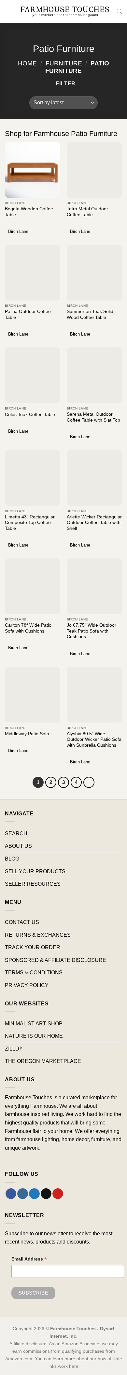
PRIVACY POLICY (27, 985)
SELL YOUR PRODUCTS (35, 871)
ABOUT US (18, 846)
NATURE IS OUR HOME (34, 1036)
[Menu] (9, 11)
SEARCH (16, 833)
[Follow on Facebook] (11, 1193)
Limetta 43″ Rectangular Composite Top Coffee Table (30, 522)
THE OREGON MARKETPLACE (43, 1061)
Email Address (29, 1260)
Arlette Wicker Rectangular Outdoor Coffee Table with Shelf (94, 522)
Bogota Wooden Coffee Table (29, 211)
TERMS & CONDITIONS (34, 972)
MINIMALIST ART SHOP (34, 1023)
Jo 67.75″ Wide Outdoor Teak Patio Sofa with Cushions (91, 631)
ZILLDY (14, 1049)
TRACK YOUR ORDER (32, 947)
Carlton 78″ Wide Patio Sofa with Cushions (28, 628)
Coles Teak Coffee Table (30, 414)
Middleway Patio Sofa (27, 733)
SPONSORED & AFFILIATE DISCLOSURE (55, 960)
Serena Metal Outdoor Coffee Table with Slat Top (93, 417)
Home (27, 63)
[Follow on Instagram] (22, 1193)
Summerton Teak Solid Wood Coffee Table (90, 314)
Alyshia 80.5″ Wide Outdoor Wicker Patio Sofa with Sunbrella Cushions (94, 739)
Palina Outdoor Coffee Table (28, 314)
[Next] (88, 782)
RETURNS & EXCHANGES (38, 935)
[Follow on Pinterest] (57, 1193)
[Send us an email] (46, 1193)
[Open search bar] (119, 11)
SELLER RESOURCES (33, 884)
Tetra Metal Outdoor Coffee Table (87, 211)
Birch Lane (18, 231)
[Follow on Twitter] (34, 1193)
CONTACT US (22, 922)
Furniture (64, 63)
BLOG (12, 859)
